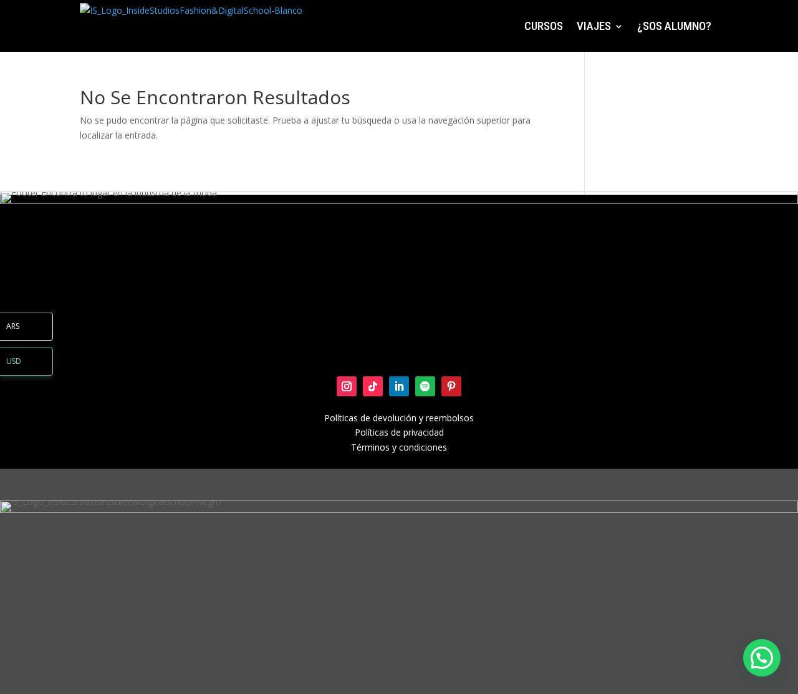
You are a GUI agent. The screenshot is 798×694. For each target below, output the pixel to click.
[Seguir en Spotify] (425, 386)
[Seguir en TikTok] (373, 386)
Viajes (594, 26)
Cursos (543, 26)
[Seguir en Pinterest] (451, 386)
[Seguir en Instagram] (347, 386)
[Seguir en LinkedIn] (399, 386)
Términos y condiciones (399, 447)
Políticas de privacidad (399, 432)
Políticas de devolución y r (376, 418)
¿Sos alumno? (674, 26)
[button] (762, 658)
